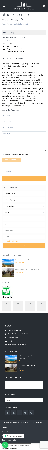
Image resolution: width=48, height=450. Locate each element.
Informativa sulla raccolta (9, 448)
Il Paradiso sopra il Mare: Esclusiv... (27, 260)
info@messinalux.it (14, 341)
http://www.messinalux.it (17, 344)
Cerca (24, 179)
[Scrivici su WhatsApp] (5, 445)
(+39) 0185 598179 (12, 43)
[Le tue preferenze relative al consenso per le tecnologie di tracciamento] (13, 436)
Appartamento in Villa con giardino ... (28, 270)
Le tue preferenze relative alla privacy (18, 445)
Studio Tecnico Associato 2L (15, 37)
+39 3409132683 (13, 337)
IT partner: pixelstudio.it (9, 440)
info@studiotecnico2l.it (21, 24)
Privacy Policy (6, 432)
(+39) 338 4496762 (12, 46)
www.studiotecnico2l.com (15, 52)
